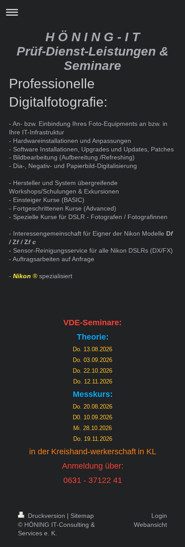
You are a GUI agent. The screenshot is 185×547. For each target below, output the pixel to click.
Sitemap (82, 515)
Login (159, 515)
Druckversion (46, 515)
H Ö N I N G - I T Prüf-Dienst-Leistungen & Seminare (92, 51)
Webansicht (150, 524)
